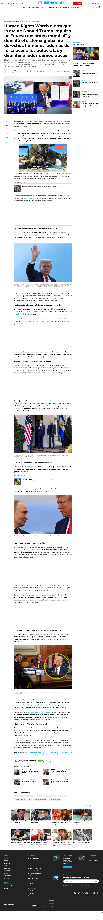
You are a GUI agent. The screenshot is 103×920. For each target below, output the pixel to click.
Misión (30, 876)
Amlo (30, 799)
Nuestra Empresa (33, 878)
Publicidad (31, 891)
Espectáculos (8, 870)
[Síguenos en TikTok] (95, 3)
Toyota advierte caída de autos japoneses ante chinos (30, 781)
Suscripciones (32, 888)
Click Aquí (67, 867)
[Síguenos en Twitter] (88, 3)
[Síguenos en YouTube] (93, 3)
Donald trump (32, 21)
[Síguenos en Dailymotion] (100, 3)
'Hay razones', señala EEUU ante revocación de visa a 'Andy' (59, 781)
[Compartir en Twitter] (34, 71)
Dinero (6, 865)
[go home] (9, 905)
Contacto (30, 886)
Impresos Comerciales (34, 868)
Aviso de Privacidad (33, 871)
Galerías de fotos (9, 886)
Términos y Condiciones (86, 885)
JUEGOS (24, 7)
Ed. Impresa (66, 7)
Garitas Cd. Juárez (94, 7)
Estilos (6, 873)
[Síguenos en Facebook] (85, 3)
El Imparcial (10, 21)
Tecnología (7, 875)
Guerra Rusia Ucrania (50, 796)
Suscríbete (78, 3)
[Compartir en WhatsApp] (27, 71)
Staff (29, 866)
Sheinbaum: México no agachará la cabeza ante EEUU (30, 771)
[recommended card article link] (17, 188)
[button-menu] (2, 3)
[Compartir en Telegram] (37, 71)
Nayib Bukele (62, 796)
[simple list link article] (86, 54)
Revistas (73, 7)
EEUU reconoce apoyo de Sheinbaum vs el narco (59, 770)
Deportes (7, 868)
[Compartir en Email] (41, 71)
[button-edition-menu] (87, 7)
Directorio (31, 883)
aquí (49, 762)
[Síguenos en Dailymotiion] (98, 893)
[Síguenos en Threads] (98, 3)
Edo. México (35, 7)
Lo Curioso (7, 863)
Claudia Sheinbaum (20, 799)
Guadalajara (44, 7)
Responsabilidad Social (34, 873)
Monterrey (51, 7)
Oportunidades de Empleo (36, 881)
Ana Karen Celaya (11, 70)
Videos (6, 888)
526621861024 (68, 857)
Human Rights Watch (40, 799)
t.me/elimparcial (93, 857)
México (39, 796)
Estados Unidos (34, 198)
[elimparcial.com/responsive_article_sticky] (102, 912)
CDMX (29, 7)
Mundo (20, 21)
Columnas (58, 7)
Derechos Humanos (55, 799)
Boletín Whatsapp (33, 858)
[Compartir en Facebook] (31, 71)
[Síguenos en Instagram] (90, 3)
